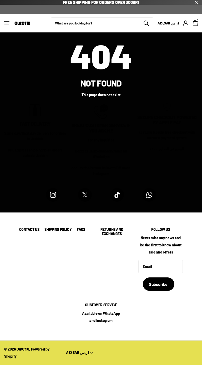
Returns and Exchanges (111, 231)
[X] (85, 195)
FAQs (81, 229)
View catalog (7, 23)
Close (196, 2)
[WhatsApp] (149, 195)
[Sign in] (186, 23)
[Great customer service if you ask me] (101, 111)
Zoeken (146, 23)
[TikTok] (117, 195)
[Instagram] (53, 195)
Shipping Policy (58, 229)
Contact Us (29, 229)
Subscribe (158, 284)
